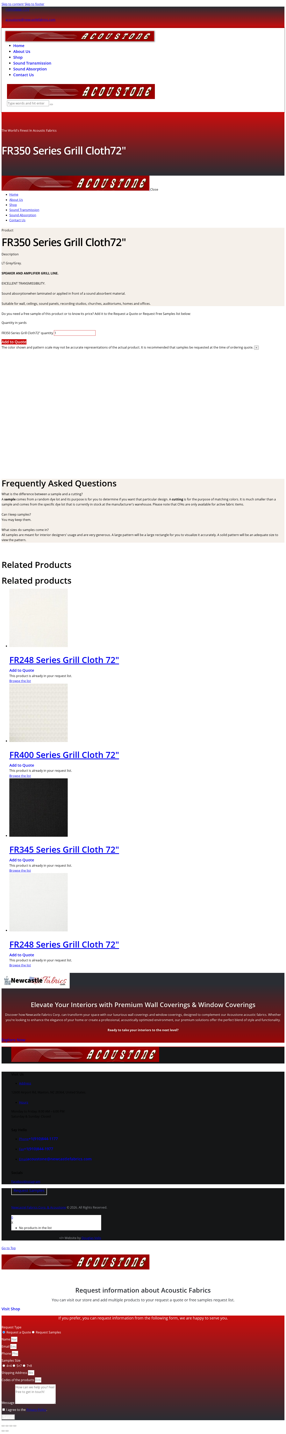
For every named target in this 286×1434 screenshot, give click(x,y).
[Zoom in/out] (3, 1425)
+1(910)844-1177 (17, 9)
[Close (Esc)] (14, 1425)
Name (6, 1339)
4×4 (9, 1366)
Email (6, 1346)
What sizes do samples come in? (25, 530)
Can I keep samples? (16, 514)
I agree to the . (26, 1410)
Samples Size (11, 1360)
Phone (7, 1353)
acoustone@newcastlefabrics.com (30, 20)
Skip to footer (34, 4)
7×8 (29, 1366)
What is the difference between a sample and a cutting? (42, 494)
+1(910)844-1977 (38, 1148)
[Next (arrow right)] (7, 1430)
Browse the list (20, 681)
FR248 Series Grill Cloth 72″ (64, 660)
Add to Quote (14, 341)
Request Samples (48, 1332)
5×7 (19, 1366)
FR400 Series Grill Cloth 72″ (64, 754)
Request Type (11, 1327)
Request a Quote (18, 1332)
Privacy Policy (36, 1410)
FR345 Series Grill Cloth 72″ (64, 849)
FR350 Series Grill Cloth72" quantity (27, 333)
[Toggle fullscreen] (7, 1425)
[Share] (10, 1425)
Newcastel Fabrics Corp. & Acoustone (38, 1207)
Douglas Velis (91, 1238)
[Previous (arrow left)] (3, 1430)
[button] (143, 494)
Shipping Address (15, 1373)
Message (8, 1403)
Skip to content (13, 4)
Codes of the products (18, 1380)
